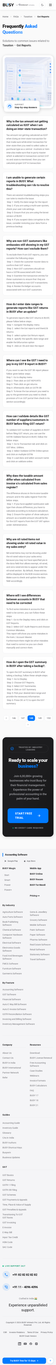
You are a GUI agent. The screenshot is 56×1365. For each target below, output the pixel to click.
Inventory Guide (10, 1128)
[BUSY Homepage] (18, 5)
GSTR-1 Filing (9, 1185)
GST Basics (8, 1175)
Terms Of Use (32, 1332)
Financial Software (11, 999)
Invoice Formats (38, 1080)
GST (4, 1167)
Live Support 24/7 (15, 1266)
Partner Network (10, 1072)
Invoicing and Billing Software (16, 1019)
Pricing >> (35, 895)
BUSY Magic (9, 868)
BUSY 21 (34, 1105)
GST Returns (8, 1180)
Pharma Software (38, 939)
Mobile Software (38, 925)
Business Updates (11, 1157)
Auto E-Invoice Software (14, 1009)
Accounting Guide (11, 1123)
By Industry (8, 905)
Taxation (28, 16)
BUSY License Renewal (41, 1058)
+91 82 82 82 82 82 (24, 1275)
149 (40, 718)
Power (7, 885)
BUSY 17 (34, 1095)
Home (5, 16)
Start (7, 875)
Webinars (34, 1075)
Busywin (6, 1152)
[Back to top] (50, 1361)
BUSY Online (36, 874)
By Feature (8, 983)
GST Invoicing (9, 1222)
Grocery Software (38, 920)
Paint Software (37, 930)
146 (14, 718)
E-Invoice (6, 1227)
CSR (5, 1332)
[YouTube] (25, 1343)
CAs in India (8, 1137)
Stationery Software (39, 954)
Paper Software (37, 935)
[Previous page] (6, 718)
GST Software (9, 994)
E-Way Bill (7, 1232)
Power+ (8, 890)
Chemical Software (11, 930)
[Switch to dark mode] (42, 5)
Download (35, 1053)
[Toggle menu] (50, 5)
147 (23, 718)
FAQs (16, 16)
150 (48, 718)
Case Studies (36, 1071)
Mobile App (35, 868)
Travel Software (37, 959)
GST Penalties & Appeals (14, 1209)
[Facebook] (30, 1343)
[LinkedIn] (19, 1343)
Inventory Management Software (18, 1024)
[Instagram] (36, 1343)
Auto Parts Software (12, 917)
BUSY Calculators (38, 1085)
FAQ (32, 1090)
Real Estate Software (40, 944)
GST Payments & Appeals (14, 1200)
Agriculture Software (12, 912)
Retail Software (37, 949)
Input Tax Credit (10, 1237)
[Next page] (28, 724)
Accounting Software (16, 854)
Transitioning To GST (12, 1214)
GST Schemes (9, 1195)
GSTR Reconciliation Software (17, 1014)
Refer (5, 1077)
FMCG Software (10, 963)
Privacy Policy (47, 1332)
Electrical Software (11, 943)
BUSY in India (8, 1063)
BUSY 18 (34, 1100)
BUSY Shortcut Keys (12, 1147)
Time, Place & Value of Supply (16, 1204)
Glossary (6, 1133)
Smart (7, 880)
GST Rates (7, 1217)
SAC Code (7, 1247)
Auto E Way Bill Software (14, 1004)
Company (7, 1045)
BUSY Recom (36, 879)
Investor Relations (17, 1332)
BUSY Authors (9, 1142)
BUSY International (11, 1067)
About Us (7, 1053)
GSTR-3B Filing (9, 1190)
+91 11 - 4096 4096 (25, 1287)
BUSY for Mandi (38, 885)
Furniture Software (11, 968)
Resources (35, 1045)
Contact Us (7, 1058)
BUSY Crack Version (27, 1336)
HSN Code (7, 1242)
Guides (6, 1115)
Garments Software (12, 973)
